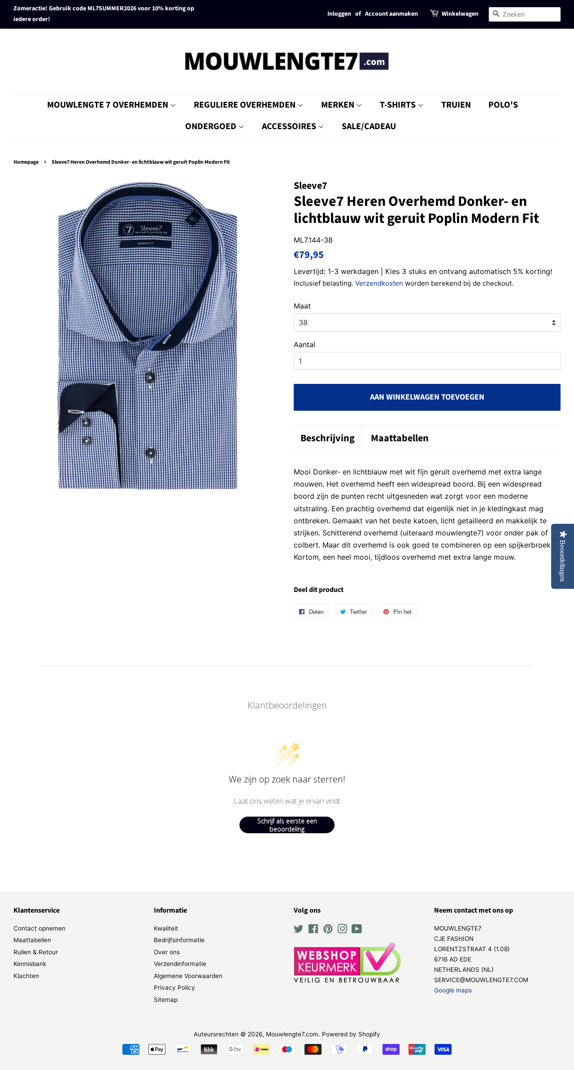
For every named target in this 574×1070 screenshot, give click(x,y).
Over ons (167, 952)
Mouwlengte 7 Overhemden (108, 105)
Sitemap (166, 999)
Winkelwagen (460, 13)
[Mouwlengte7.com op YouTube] (357, 930)
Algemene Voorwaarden (188, 975)
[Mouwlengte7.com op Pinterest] (328, 930)
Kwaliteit (166, 928)
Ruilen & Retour (35, 952)
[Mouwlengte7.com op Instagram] (342, 930)
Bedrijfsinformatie (179, 940)
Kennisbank (29, 963)
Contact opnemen (39, 928)
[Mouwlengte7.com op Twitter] (299, 930)
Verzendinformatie (180, 963)
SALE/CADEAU (369, 126)
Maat (302, 305)
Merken (338, 105)
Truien (456, 105)
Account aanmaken (391, 13)
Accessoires (290, 126)
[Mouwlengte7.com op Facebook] (313, 930)
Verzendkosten (379, 283)
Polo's (503, 105)
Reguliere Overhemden (245, 105)
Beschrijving (327, 438)
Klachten (26, 975)
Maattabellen (400, 438)
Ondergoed (211, 126)
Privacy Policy (174, 987)
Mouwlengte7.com (292, 1034)
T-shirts (398, 105)
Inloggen (339, 13)
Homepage (26, 162)
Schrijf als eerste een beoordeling (287, 825)
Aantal (304, 344)
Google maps (453, 990)
